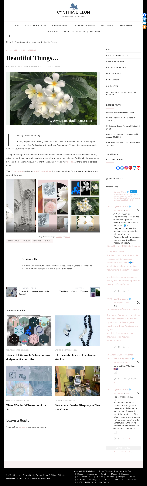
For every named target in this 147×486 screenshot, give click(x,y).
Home (17, 26)
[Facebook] (145, 15)
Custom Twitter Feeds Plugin (123, 452)
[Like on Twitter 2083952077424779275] (124, 291)
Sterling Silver (95, 479)
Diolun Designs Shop (85, 26)
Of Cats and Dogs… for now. (118, 126)
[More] (145, 27)
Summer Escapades (114, 112)
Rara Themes (24, 478)
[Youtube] (138, 168)
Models (114, 474)
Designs (121, 477)
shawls (67, 237)
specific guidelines (42, 171)
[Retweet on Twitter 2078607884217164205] (119, 347)
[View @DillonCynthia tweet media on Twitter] (115, 372)
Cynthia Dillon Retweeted (121, 354)
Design (22, 50)
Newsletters (126, 26)
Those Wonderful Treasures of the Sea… (115, 471)
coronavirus (13, 241)
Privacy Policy (107, 26)
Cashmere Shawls (84, 477)
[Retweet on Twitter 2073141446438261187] (119, 439)
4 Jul (126, 362)
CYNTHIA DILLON (73, 12)
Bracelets (125, 474)
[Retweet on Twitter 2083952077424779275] (119, 291)
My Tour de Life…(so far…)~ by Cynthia (82, 32)
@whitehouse (118, 362)
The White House (122, 358)
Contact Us (52, 32)
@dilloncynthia (118, 210)
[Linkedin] (145, 23)
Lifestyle (32, 50)
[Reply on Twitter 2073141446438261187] (115, 439)
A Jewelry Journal (61, 26)
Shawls (48, 241)
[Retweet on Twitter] (108, 354)
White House (16, 171)
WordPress (45, 478)
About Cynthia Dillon (35, 26)
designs (70, 161)
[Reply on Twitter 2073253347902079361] (115, 379)
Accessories (11, 50)
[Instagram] (126, 168)
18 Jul (128, 303)
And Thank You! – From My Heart (120, 142)
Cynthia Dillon (14, 66)
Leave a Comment (53, 67)
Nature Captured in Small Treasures (121, 118)
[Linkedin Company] (134, 168)
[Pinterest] (130, 168)
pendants (59, 237)
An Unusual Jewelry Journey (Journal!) (122, 134)
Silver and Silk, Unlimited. (84, 471)
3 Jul (127, 393)
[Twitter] (145, 19)
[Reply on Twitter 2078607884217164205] (115, 347)
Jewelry (26, 241)
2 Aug (128, 210)
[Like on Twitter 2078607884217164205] (124, 347)
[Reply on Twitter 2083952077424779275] (115, 291)
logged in (22, 427)
